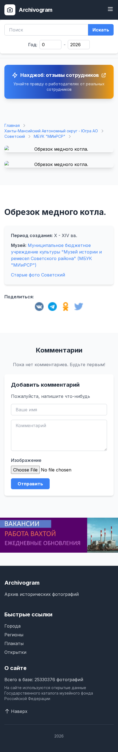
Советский (14, 136)
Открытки (15, 652)
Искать (100, 30)
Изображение (26, 460)
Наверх (19, 711)
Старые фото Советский (38, 275)
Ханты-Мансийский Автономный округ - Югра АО (51, 131)
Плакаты (14, 643)
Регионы (13, 634)
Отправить (30, 483)
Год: (32, 44)
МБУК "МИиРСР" (49, 136)
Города (12, 626)
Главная (12, 125)
